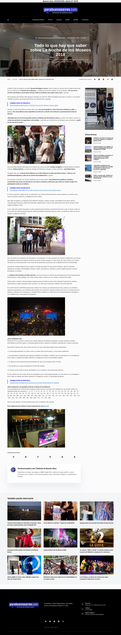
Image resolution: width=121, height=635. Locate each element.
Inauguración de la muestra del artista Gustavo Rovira (96, 523)
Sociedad (59, 19)
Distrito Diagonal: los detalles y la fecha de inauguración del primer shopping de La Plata (103, 148)
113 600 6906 (88, 609)
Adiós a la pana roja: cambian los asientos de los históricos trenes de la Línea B (103, 177)
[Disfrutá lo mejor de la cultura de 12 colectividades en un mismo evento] (60, 565)
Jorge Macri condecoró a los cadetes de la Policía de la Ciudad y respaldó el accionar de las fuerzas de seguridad (103, 167)
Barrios (67, 19)
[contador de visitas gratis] (51, 627)
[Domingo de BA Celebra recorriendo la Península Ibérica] (24, 537)
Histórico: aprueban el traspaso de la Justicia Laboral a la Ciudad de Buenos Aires (103, 139)
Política (50, 19)
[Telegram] (107, 79)
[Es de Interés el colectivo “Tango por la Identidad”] (60, 510)
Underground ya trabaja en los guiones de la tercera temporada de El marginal (34, 383)
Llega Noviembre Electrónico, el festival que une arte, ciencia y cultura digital (34, 105)
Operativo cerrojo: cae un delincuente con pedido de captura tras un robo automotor (97, 120)
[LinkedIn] (103, 79)
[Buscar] (8, 20)
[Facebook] (94, 79)
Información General (38, 19)
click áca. (44, 406)
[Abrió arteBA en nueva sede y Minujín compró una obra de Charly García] (24, 565)
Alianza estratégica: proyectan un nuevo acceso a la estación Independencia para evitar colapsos (103, 157)
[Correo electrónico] (74, 457)
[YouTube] (58, 621)
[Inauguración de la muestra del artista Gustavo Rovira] (97, 510)
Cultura (75, 19)
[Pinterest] (38, 457)
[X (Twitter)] (99, 79)
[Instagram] (54, 621)
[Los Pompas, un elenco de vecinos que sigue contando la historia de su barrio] (97, 565)
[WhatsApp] (112, 79)
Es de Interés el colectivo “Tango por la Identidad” (59, 523)
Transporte (85, 19)
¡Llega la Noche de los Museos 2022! (55, 550)
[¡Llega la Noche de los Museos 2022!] (60, 537)
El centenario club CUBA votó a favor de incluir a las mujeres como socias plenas (35, 190)
